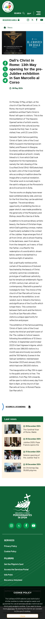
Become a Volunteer (13, 579)
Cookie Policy (10, 551)
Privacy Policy (10, 546)
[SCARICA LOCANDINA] (29, 407)
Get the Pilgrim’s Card (13, 564)
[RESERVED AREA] (18, 20)
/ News (9, 27)
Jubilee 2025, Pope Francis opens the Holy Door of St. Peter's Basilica (31, 446)
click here (11, 608)
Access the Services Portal (16, 569)
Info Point (8, 574)
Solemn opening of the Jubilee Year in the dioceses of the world (31, 459)
